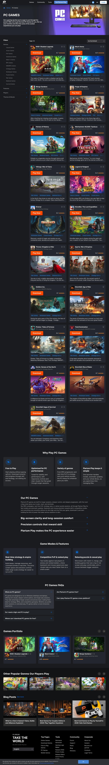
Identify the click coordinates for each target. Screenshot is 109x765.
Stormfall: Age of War (83, 287)
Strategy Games (86, 115)
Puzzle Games (96, 195)
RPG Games (54, 155)
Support (72, 743)
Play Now (76, 93)
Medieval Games (75, 115)
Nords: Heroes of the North (46, 367)
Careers (86, 743)
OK (83, 761)
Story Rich (100, 115)
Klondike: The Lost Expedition (86, 207)
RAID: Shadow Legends (44, 47)
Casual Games (58, 115)
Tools (50, 2)
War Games (34, 155)
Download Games (46, 743)
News (72, 745)
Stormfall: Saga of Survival (46, 407)
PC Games (44, 750)
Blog (71, 748)
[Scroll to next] (104, 631)
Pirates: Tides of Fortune (45, 327)
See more (20, 697)
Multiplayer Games (48, 75)
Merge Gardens (41, 87)
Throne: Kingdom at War (45, 247)
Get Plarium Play (60, 2)
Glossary (73, 751)
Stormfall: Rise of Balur (83, 367)
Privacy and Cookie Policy (47, 763)
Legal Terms (88, 753)
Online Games (45, 740)
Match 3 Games (35, 115)
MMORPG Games (36, 75)
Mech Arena (79, 47)
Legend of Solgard (82, 167)
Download (37, 53)
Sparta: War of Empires (83, 247)
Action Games (59, 75)
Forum (72, 740)
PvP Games (96, 75)
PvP (103, 75)
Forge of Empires (81, 87)
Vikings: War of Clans (44, 167)
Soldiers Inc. (40, 287)
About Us (87, 740)
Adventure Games (47, 115)
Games (31, 2)
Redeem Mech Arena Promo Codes (60, 757)
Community (41, 2)
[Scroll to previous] (99, 631)
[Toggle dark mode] (91, 2)
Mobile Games (45, 753)
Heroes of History (42, 127)
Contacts (87, 750)
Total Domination (81, 327)
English (16, 749)
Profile (103, 2)
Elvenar (38, 207)
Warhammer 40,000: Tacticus (86, 127)
